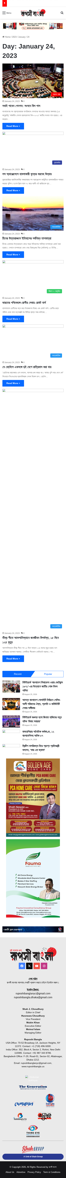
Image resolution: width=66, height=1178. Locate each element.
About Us (10, 1172)
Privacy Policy (34, 1172)
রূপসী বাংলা (53, 1167)
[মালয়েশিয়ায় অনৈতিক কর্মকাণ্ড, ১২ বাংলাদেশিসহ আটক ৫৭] (11, 736)
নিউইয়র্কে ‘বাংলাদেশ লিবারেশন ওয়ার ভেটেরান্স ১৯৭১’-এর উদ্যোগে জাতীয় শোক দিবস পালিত (42, 686)
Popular (48, 674)
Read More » (13, 126)
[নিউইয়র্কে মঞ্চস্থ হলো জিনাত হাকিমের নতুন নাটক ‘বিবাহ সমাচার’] (11, 721)
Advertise (20, 1172)
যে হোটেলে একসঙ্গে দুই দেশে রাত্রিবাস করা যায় (26, 367)
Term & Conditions (51, 1172)
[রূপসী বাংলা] (33, 13)
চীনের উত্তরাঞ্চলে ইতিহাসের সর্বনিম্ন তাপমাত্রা (26, 238)
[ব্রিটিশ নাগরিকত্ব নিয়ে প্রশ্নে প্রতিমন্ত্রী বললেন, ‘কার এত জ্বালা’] (11, 750)
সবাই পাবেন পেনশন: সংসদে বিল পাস (21, 106)
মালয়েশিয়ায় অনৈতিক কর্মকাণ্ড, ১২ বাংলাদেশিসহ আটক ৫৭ (31, 3)
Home (7, 37)
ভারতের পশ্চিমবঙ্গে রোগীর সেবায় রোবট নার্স (24, 302)
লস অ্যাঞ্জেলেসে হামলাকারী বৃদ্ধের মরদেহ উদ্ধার (27, 174)
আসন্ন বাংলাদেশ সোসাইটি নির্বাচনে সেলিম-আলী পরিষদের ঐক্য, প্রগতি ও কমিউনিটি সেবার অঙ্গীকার (41, 704)
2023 (14, 37)
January (21, 37)
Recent (17, 674)
